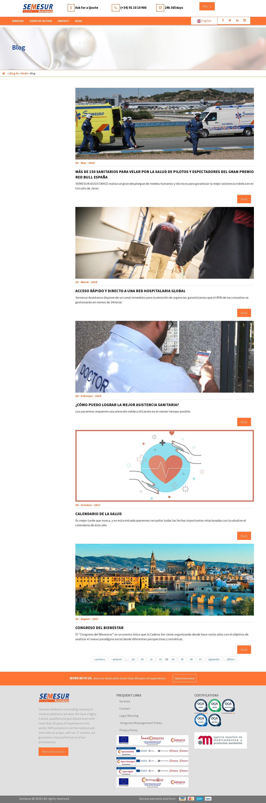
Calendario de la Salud (98, 513)
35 (182, 659)
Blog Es (14, 73)
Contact (63, 21)
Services (124, 701)
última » (231, 659)
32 (160, 659)
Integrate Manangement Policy (140, 723)
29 (133, 659)
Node (24, 73)
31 (151, 659)
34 (173, 659)
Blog (78, 21)
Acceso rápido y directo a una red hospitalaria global (130, 290)
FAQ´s (207, 6)
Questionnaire (185, 678)
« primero (99, 659)
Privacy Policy (128, 730)
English (206, 21)
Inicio (3, 73)
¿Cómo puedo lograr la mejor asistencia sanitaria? (127, 404)
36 (191, 659)
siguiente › (214, 659)
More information (53, 751)
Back (244, 199)
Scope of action (41, 21)
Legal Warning (129, 716)
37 (200, 659)
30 (142, 659)
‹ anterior (116, 659)
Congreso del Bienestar (99, 627)
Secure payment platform (157, 798)
